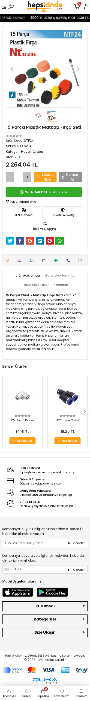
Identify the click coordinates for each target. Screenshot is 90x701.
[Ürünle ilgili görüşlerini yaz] (33, 260)
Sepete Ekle (48, 177)
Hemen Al (72, 177)
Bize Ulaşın (45, 632)
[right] (85, 411)
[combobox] (8, 569)
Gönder (79, 543)
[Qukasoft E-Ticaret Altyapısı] (45, 681)
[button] (12, 69)
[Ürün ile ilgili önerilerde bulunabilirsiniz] (81, 260)
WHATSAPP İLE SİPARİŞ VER (46, 192)
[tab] (27, 275)
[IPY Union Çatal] (67, 395)
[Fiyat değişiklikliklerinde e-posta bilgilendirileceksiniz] (57, 260)
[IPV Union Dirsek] (22, 395)
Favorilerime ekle (23, 201)
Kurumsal (45, 606)
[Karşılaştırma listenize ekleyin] (45, 260)
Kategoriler (45, 619)
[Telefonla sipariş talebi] (69, 260)
